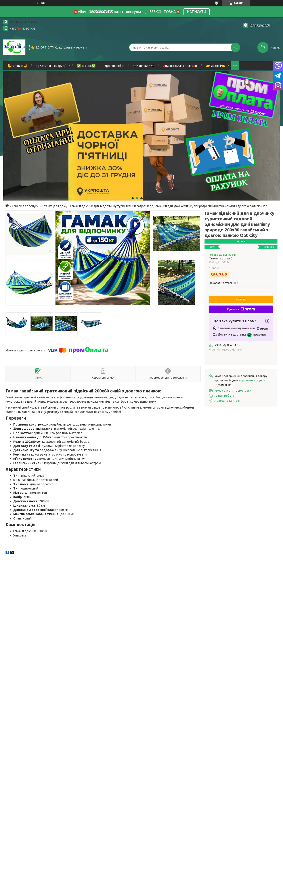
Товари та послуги (25, 206)
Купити (241, 299)
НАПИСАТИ (196, 12)
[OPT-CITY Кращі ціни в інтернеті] (14, 47)
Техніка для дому (54, 206)
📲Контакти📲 (143, 65)
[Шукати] (235, 47)
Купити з (233, 309)
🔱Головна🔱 (17, 65)
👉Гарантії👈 (215, 65)
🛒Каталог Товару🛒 (51, 65)
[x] (12, 553)
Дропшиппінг (114, 65)
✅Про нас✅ (86, 65)
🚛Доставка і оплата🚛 (180, 65)
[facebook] (7, 553)
